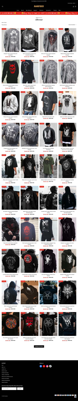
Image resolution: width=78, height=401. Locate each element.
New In (22, 10)
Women (55, 10)
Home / (37, 17)
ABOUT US (3, 367)
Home (18, 10)
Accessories (48, 10)
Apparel (35, 10)
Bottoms (41, 10)
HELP (2, 365)
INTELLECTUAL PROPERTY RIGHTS (7, 376)
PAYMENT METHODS (5, 372)
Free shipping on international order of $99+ (39, 1)
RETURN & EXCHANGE (5, 378)
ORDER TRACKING (5, 382)
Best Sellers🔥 (29, 10)
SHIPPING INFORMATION (6, 380)
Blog (59, 10)
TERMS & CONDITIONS (5, 374)
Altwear (40, 17)
